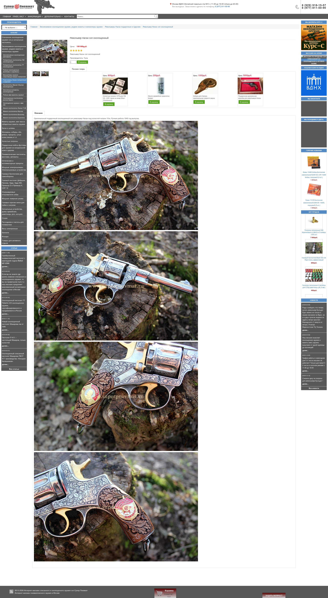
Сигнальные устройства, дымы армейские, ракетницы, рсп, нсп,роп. (12, 211)
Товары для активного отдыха (11, 241)
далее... (5, 266)
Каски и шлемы (8, 128)
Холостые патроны (10, 141)
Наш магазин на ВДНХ (314, 68)
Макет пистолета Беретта (14, 117)
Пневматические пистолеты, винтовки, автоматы (14, 155)
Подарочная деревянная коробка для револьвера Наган (249, 97)
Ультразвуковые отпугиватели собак (10, 193)
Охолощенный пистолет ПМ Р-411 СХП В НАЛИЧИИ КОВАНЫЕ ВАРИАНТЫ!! (314, 290)
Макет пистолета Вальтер (13, 114)
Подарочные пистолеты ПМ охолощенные (13, 61)
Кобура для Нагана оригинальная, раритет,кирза (204, 97)
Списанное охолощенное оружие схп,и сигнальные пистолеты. (12, 40)
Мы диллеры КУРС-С (313, 22)
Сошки (4, 218)
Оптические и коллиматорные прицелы (12, 161)
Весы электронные (10, 228)
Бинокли (5, 232)
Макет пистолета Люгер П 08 (14, 108)
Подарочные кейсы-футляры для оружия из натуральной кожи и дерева (14, 147)
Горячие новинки (314, 150)
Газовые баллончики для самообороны (12, 175)
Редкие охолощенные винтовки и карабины (11, 71)
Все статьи (14, 369)
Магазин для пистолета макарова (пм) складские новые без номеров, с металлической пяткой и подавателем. (314, 264)
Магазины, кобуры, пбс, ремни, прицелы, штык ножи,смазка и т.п (12, 134)
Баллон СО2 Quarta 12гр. (314, 229)
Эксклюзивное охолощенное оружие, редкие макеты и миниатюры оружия (14, 49)
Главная (7, 16)
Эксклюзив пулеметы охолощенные (11, 91)
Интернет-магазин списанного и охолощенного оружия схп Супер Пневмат (56, 590)
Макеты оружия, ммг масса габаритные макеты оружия (13, 122)
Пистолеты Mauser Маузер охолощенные (13, 86)
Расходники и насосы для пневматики (13, 223)
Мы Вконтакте (314, 99)
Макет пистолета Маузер (13, 111)
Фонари (5, 236)
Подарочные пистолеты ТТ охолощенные (13, 66)
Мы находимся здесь (314, 119)
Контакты (69, 16)
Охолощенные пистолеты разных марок (13, 99)
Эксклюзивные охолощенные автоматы (13, 56)
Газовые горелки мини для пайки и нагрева (13, 203)
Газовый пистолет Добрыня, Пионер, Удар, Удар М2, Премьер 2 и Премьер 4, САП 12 (13, 184)
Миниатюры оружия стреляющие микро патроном (14, 76)
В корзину (82, 62)
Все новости (314, 388)
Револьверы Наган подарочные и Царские (14, 81)
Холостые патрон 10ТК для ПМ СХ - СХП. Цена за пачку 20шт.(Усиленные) (114, 98)
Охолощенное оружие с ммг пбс (13, 104)
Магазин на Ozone (314, 53)
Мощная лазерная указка (12, 198)
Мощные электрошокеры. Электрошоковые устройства (14, 168)
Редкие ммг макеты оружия (13, 95)
